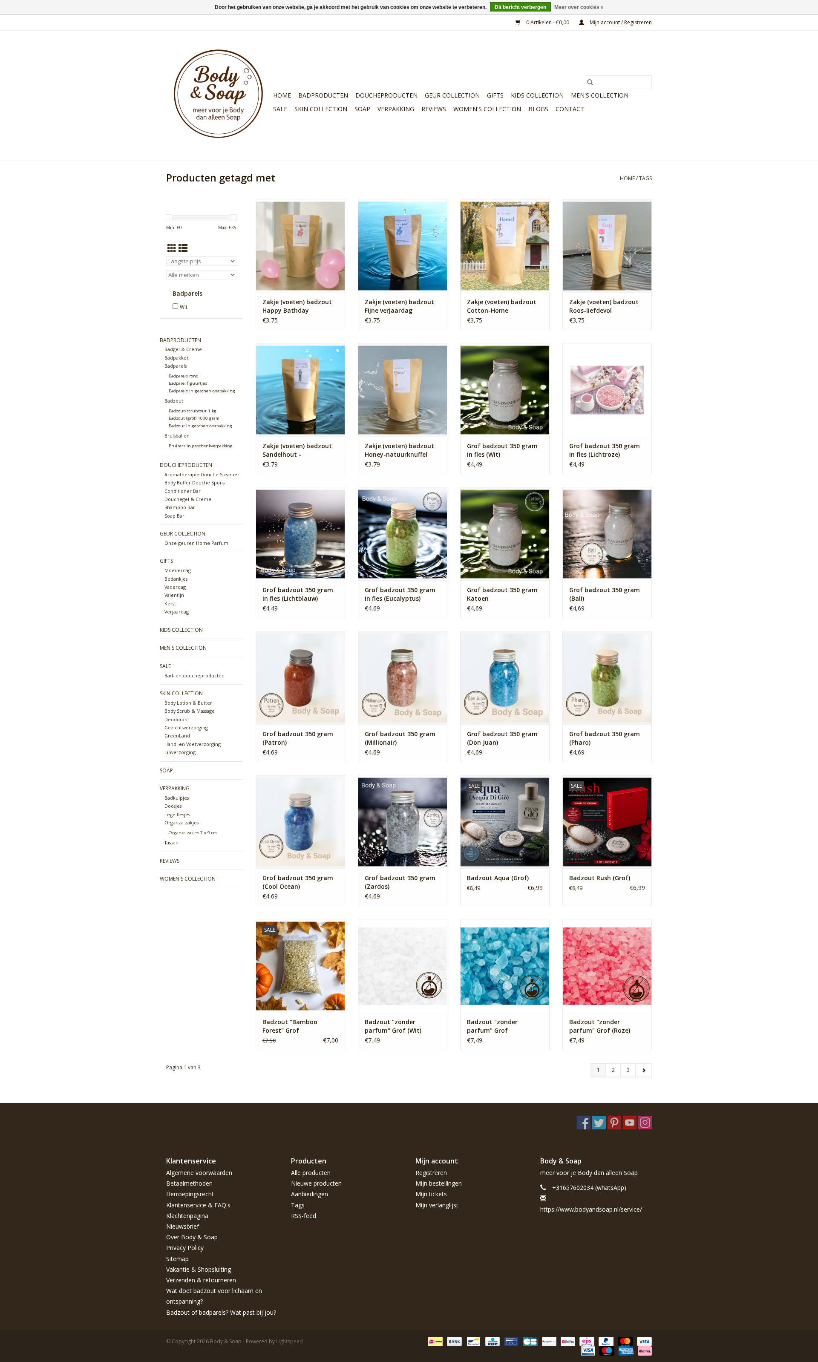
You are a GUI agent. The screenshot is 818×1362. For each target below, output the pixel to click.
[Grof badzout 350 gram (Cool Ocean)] (300, 822)
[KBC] (491, 1341)
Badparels (175, 366)
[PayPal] (605, 1341)
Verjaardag (176, 611)
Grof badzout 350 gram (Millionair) (400, 738)
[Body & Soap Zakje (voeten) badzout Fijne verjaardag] (402, 246)
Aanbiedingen (309, 1194)
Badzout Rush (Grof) (599, 878)
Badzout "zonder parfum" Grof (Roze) (599, 1026)
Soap (362, 109)
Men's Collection (599, 95)
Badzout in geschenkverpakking (200, 426)
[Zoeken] (590, 82)
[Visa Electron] (587, 1350)
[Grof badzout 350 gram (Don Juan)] (505, 678)
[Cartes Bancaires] (529, 1341)
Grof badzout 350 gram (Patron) (297, 738)
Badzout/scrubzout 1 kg (192, 411)
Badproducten (323, 95)
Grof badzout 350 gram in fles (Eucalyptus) (400, 594)
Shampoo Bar (179, 507)
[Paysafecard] (548, 1341)
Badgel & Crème (183, 349)
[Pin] (510, 1341)
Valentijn (174, 595)
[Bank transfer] (453, 1341)
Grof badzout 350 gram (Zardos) (400, 882)
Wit (183, 307)
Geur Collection (452, 95)
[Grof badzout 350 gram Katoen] (505, 534)
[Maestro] (606, 1350)
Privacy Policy (185, 1248)
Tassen (171, 842)
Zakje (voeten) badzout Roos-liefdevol (604, 306)
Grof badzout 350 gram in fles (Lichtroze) (604, 450)
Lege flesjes (177, 814)
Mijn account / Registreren (620, 22)
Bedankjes (175, 579)
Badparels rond (184, 376)
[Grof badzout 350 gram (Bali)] (607, 534)
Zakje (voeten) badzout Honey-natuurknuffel (399, 450)
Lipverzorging (180, 752)
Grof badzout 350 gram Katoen (502, 594)
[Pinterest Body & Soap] (614, 1122)
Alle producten (311, 1173)
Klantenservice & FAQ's (198, 1205)
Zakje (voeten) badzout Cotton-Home (501, 306)
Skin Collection (320, 109)
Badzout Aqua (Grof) (498, 878)
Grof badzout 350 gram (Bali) (604, 594)
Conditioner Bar (182, 491)
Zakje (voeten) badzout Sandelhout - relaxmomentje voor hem (300, 450)
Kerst (170, 603)
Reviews (433, 109)
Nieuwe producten (316, 1183)
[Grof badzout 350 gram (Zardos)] (402, 822)
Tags (645, 178)
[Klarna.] (643, 1350)
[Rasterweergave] (171, 248)
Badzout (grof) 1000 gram (194, 418)
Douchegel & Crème (187, 499)
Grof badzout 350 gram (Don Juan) (502, 738)
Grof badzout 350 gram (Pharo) (604, 738)
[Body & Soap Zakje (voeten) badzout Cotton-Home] (505, 246)
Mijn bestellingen (438, 1183)
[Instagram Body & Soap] (645, 1122)
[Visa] (643, 1341)
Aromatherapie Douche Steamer (201, 474)
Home (282, 95)
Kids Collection (537, 95)
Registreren (431, 1173)
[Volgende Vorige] (643, 1070)
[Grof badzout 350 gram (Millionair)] (402, 678)
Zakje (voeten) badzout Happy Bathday (297, 306)
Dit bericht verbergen (520, 7)
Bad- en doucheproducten (194, 675)
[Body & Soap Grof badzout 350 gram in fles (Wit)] (505, 390)
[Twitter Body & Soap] (599, 1122)
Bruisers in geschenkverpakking (201, 446)
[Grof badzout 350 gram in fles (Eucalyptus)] (402, 534)
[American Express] (625, 1350)
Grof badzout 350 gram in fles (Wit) (502, 450)
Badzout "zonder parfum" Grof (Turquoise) (492, 1026)
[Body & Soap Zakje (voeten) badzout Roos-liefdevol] (607, 246)
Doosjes (172, 806)
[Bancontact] (472, 1341)
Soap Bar (174, 516)
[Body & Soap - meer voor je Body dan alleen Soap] (218, 95)
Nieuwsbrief (182, 1226)
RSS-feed (303, 1216)
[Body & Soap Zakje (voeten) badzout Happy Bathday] (300, 246)
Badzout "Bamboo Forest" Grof (289, 1026)
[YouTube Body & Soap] (630, 1122)
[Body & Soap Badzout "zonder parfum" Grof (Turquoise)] (505, 966)
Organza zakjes (181, 822)
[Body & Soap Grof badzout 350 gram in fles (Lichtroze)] (607, 390)
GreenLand (177, 735)
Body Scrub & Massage (189, 711)
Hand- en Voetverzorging (192, 744)
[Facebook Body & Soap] (583, 1122)
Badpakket (176, 357)
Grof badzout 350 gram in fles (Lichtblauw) (297, 594)
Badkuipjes (176, 798)
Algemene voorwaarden (199, 1173)
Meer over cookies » (579, 7)
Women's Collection (487, 109)
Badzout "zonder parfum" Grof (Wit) (393, 1026)
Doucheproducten (386, 95)
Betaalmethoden (189, 1183)
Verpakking (395, 109)
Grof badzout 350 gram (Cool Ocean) (297, 882)
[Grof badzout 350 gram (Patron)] (300, 678)
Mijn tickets (431, 1194)
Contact (570, 109)
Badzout (173, 400)
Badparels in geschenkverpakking (202, 391)
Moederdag (177, 570)
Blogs (538, 109)
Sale (280, 109)
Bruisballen (177, 435)
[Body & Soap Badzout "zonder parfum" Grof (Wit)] (402, 966)
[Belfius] (567, 1341)
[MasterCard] (624, 1341)
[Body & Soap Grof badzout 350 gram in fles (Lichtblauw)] (300, 534)
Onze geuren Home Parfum (196, 543)
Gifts (495, 95)
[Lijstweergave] (183, 248)
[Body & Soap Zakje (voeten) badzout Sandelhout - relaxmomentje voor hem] (300, 390)
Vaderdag (175, 587)
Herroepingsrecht (190, 1194)
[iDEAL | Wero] (434, 1341)
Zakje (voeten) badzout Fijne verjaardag (399, 306)
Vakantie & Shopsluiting (198, 1269)
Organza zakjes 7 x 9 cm (193, 832)
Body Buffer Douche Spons (194, 482)
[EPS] (585, 1341)
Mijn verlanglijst (436, 1205)
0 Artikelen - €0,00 (547, 22)
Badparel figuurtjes (188, 383)
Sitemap (177, 1259)
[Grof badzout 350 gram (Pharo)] (607, 678)
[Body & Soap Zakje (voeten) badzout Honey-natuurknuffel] (402, 390)
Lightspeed (289, 1341)
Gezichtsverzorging (186, 727)
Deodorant (176, 719)
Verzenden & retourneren (201, 1280)
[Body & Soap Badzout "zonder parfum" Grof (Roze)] (607, 966)
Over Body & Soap (192, 1237)
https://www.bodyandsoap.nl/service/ (591, 1209)
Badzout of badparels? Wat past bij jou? (221, 1312)
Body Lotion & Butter (188, 703)
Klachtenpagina (187, 1216)
